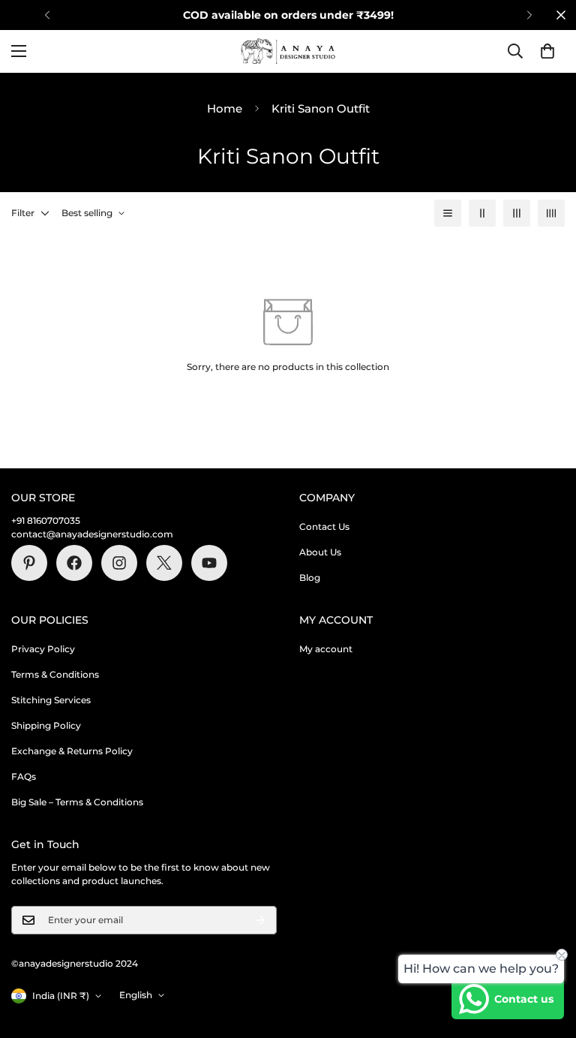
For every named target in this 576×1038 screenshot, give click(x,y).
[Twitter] (164, 563)
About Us (320, 552)
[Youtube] (209, 563)
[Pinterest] (29, 563)
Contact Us (324, 526)
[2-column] (482, 213)
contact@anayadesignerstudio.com (92, 534)
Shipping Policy (46, 725)
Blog (309, 577)
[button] (547, 51)
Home (224, 108)
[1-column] (447, 213)
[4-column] (551, 213)
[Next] (529, 15)
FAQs (23, 776)
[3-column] (516, 213)
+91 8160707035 (45, 520)
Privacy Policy (43, 648)
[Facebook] (74, 563)
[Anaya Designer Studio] (288, 51)
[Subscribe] (260, 920)
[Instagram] (119, 563)
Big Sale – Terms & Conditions (77, 802)
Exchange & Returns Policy (72, 751)
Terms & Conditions (55, 674)
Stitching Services (51, 700)
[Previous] (47, 15)
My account (325, 648)
